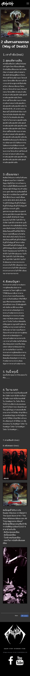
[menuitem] (6, 648)
